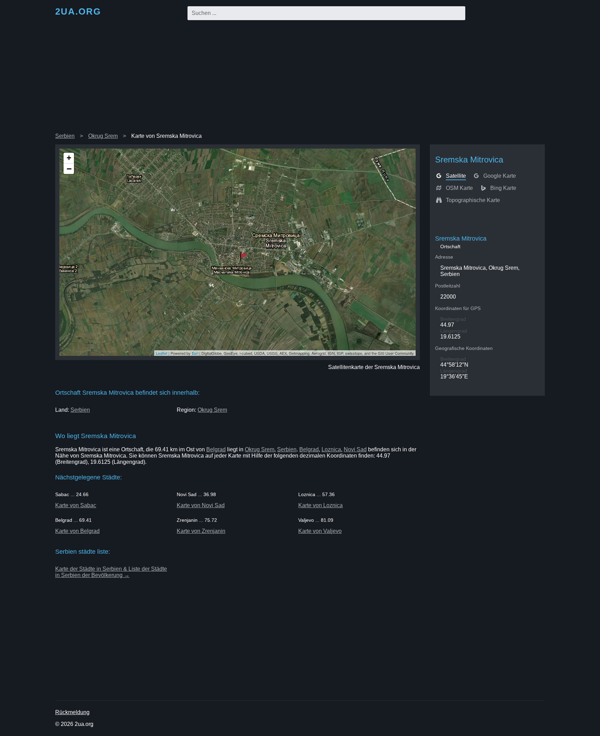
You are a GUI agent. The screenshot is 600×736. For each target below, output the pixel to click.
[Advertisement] (300, 77)
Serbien (65, 136)
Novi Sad (355, 449)
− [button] (69, 169)
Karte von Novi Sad (201, 505)
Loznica (331, 449)
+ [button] (69, 157)
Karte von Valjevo (320, 531)
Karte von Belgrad (77, 531)
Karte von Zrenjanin (201, 531)
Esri (195, 353)
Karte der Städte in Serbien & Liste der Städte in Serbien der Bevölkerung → (111, 572)
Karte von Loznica (320, 505)
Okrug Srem (103, 136)
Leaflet (161, 353)
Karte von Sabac (75, 505)
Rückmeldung (72, 712)
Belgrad (216, 449)
